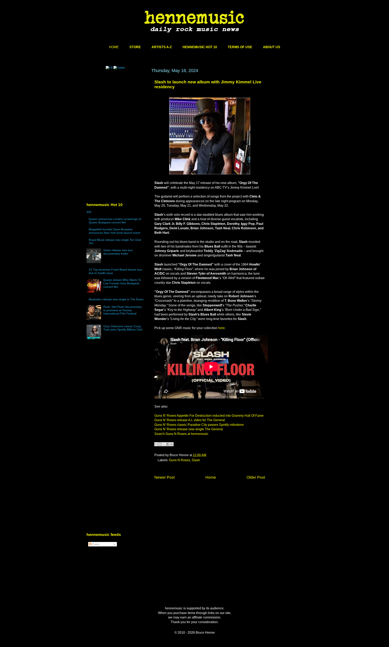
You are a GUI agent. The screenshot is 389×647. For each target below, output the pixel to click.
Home (210, 477)
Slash (196, 460)
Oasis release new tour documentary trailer (118, 252)
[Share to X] (164, 444)
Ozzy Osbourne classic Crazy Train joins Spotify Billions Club (122, 328)
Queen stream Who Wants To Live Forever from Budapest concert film (122, 283)
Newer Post (164, 477)
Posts (95, 544)
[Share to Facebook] (168, 444)
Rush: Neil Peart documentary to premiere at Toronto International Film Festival (122, 310)
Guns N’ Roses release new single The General (188, 429)
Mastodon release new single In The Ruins (116, 299)
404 (89, 212)
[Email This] (156, 444)
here (221, 328)
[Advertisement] (117, 106)
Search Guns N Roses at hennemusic (181, 434)
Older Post (256, 477)
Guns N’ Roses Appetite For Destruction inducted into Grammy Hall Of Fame (209, 415)
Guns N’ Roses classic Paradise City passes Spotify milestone (199, 424)
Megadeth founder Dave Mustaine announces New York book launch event (114, 231)
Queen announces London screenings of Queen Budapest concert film (115, 220)
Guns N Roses (179, 460)
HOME (114, 47)
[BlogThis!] (160, 444)
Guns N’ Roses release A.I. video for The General (189, 420)
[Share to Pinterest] (172, 444)
